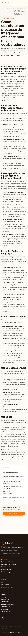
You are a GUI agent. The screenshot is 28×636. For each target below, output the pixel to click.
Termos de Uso (17, 631)
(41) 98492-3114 (5, 601)
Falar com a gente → (14, 513)
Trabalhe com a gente (6, 572)
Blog (2, 582)
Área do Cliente (5, 584)
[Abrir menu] (25, 3)
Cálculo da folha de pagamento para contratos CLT (12, 487)
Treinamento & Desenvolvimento (9, 564)
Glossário (9, 8)
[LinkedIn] (2, 617)
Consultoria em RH (5, 567)
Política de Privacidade (7, 631)
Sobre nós (3, 579)
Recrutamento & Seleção (7, 562)
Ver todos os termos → (9, 500)
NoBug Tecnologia (15, 632)
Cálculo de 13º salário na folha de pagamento (11, 482)
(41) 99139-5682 (5, 599)
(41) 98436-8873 (5, 611)
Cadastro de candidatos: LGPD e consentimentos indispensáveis (11, 471)
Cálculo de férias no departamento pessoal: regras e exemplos (14, 492)
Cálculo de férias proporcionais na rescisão (14, 497)
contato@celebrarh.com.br (7, 597)
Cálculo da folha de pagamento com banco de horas (13, 477)
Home (2, 8)
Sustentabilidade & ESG (7, 587)
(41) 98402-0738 (5, 606)
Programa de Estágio (6, 569)
